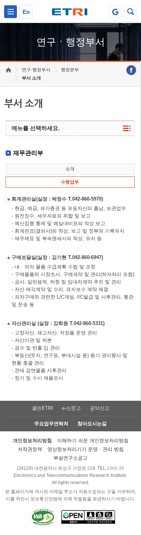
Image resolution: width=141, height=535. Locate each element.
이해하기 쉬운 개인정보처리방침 (93, 440)
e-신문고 (71, 408)
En (26, 12)
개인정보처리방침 (32, 440)
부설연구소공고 (70, 458)
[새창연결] (131, 70)
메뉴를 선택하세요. (36, 128)
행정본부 (70, 69)
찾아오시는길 (92, 423)
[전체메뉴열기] (10, 11)
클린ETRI (42, 408)
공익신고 (99, 408)
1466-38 (115, 468)
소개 (69, 169)
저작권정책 (30, 449)
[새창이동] (115, 11)
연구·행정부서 (36, 69)
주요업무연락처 (51, 423)
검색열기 (130, 11)
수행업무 (70, 182)
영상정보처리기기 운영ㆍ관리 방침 (85, 449)
